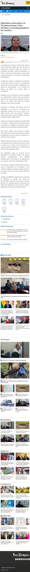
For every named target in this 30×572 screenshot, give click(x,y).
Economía (26, 11)
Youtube (23, 559)
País (21, 11)
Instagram (21, 559)
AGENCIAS (3, 55)
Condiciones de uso (5, 569)
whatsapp (20, 559)
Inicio (3, 11)
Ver (3, 14)
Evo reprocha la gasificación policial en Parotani (17, 239)
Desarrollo (7, 14)
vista (2, 341)
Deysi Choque (6, 219)
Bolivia (4, 222)
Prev (0, 11)
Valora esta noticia (6, 196)
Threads (27, 559)
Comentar (23, 60)
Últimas (10, 11)
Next (29, 11)
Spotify (29, 559)
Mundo (16, 11)
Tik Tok (25, 559)
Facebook (16, 559)
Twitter (18, 559)
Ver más (2, 257)
